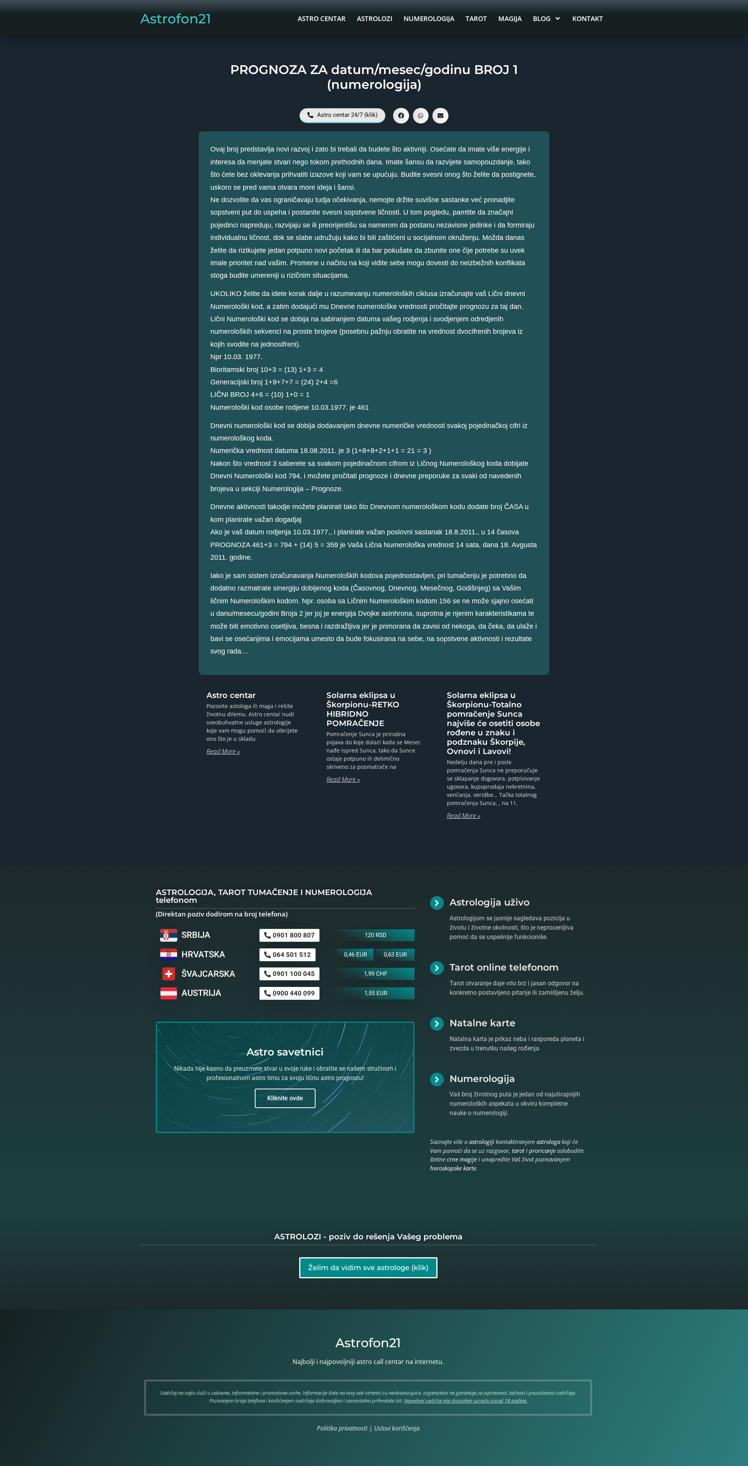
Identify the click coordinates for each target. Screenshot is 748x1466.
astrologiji (481, 1141)
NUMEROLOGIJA (429, 18)
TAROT (476, 18)
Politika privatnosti (342, 1428)
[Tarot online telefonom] (437, 968)
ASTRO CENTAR (322, 18)
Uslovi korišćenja (397, 1428)
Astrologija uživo (489, 902)
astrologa (548, 1141)
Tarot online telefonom (504, 967)
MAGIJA (510, 18)
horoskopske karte (453, 1168)
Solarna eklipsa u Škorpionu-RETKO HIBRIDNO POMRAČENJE (362, 709)
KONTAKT (587, 18)
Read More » (223, 751)
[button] (401, 116)
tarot (518, 1150)
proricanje (542, 1150)
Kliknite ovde (285, 1098)
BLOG (541, 18)
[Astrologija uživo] (437, 903)
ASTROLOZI (374, 18)
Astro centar (231, 695)
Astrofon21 (175, 19)
